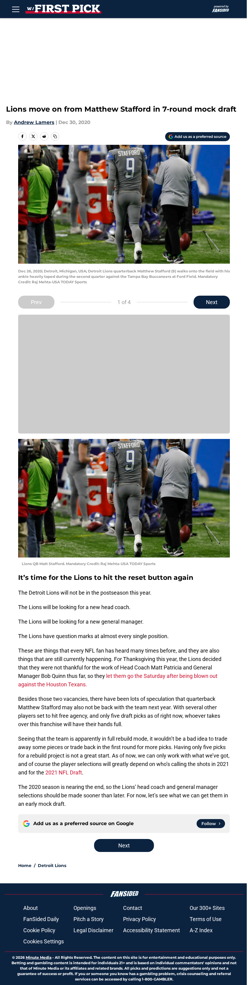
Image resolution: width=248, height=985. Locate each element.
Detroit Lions (52, 865)
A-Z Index (201, 930)
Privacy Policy (139, 919)
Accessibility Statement (151, 930)
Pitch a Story (88, 919)
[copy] (55, 136)
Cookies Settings (43, 941)
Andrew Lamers (34, 122)
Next (211, 302)
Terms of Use (206, 919)
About (30, 908)
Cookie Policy (39, 930)
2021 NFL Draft (63, 772)
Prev (36, 302)
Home (24, 865)
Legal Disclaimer (93, 930)
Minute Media (38, 957)
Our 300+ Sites (207, 908)
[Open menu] (15, 9)
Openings (84, 908)
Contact (132, 908)
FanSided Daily (41, 919)
